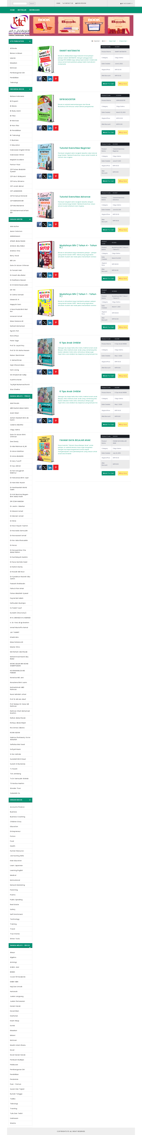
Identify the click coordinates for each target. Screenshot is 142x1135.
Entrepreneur (15, 831)
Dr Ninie (13, 521)
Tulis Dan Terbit (16, 1113)
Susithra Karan (16, 380)
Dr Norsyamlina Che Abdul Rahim (18, 551)
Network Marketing (17, 885)
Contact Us (68, 3)
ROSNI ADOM (15, 733)
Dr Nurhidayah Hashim (19, 557)
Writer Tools (15, 939)
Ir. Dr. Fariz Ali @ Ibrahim (19, 623)
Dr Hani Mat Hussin (17, 483)
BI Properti (14, 101)
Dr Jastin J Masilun (17, 506)
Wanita (13, 1123)
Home (58, 3)
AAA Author (14, 226)
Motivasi (13, 68)
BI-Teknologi (15, 135)
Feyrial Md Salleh (16, 598)
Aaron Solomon (16, 231)
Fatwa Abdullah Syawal (19, 593)
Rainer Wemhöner (17, 355)
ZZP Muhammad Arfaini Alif (19, 212)
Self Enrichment (16, 914)
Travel (12, 929)
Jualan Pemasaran (17, 1001)
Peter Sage (14, 341)
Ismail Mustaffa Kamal (19, 627)
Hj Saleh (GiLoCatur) (18, 613)
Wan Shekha (15, 389)
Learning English (16, 870)
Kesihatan (14, 1016)
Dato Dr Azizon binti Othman (18, 436)
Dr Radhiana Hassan (18, 280)
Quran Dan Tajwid (17, 1089)
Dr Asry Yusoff (15, 461)
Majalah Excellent (17, 160)
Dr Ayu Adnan (15, 466)
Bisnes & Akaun (16, 53)
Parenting (14, 890)
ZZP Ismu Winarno (17, 181)
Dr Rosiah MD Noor (17, 572)
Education (14, 826)
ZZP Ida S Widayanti (18, 176)
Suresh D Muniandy (17, 764)
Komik (12, 1026)
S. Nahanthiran (16, 360)
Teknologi (14, 82)
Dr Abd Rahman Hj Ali (18, 446)
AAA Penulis (14, 403)
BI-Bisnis (13, 106)
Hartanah (13, 991)
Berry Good (14, 256)
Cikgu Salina (15, 430)
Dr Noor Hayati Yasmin (19, 526)
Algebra (13, 957)
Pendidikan (14, 78)
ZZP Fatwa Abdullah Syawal (17, 170)
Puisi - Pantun (15, 1084)
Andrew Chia (15, 251)
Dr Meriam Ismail (16, 516)
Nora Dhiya (14, 336)
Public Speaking (16, 900)
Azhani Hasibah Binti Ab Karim (19, 419)
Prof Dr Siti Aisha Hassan (19, 350)
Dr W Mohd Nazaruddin (19, 285)
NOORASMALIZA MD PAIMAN (17, 672)
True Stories (15, 934)
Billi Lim (13, 261)
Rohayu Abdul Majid (18, 723)
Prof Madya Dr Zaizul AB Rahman (19, 705)
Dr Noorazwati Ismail (18, 536)
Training (13, 924)
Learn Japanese (16, 865)
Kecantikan (14, 1011)
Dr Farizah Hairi (16, 270)
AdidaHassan (15, 236)
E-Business (14, 140)
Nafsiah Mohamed (17, 326)
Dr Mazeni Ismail (16, 511)
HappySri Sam (15, 304)
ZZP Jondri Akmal (17, 186)
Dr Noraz (13, 545)
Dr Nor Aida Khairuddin (19, 540)
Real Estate (14, 904)
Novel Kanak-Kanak (17, 1055)
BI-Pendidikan (15, 130)
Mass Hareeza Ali (16, 321)
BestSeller (22, 10)
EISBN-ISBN (14, 982)
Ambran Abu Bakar (17, 246)
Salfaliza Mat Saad (17, 744)
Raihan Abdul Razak (17, 718)
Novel (12, 1050)
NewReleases (34, 10)
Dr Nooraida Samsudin (19, 531)
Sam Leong (14, 370)
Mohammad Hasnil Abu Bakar (19, 658)
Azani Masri (14, 413)
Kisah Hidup (14, 1021)
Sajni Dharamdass (17, 365)
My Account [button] (126, 3)
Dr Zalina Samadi (17, 295)
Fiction (12, 836)
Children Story (15, 822)
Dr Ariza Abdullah (17, 456)
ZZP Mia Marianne (17, 206)
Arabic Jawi (14, 967)
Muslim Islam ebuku (18, 1045)
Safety (12, 909)
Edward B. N (14, 300)
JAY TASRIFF (14, 632)
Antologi (13, 962)
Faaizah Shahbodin (17, 584)
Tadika (12, 1099)
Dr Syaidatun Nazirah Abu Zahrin (20, 578)
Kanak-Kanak (15, 1006)
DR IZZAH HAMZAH (17, 501)
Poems (12, 895)
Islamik (13, 58)
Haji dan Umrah (16, 987)
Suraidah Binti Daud (18, 759)
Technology (15, 919)
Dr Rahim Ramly (16, 567)
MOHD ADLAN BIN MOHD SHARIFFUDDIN (19, 665)
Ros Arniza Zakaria (17, 728)
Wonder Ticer (15, 788)
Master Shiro (15, 647)
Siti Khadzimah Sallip (18, 375)
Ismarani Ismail (16, 316)
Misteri (12, 1035)
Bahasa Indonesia (17, 96)
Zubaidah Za (15, 793)
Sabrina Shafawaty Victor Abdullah (20, 738)
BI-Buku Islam (15, 111)
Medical (13, 875)
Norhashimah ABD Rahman (17, 688)
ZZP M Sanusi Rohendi (18, 196)
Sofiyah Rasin (15, 749)
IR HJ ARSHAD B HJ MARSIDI (20, 618)
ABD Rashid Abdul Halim (19, 408)
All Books (13, 48)
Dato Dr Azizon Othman (19, 265)
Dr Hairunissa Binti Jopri (19, 478)
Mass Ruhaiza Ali (16, 642)
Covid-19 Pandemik (17, 977)
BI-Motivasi (14, 121)
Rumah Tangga (16, 1094)
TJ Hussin (13, 769)
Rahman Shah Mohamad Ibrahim (20, 712)
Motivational (15, 880)
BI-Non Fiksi (14, 126)
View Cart (112, 41)
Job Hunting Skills (17, 856)
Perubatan (14, 1079)
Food (12, 841)
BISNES (12, 972)
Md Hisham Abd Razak (18, 652)
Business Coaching (17, 817)
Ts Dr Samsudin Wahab (19, 779)
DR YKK (12, 290)
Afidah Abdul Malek (17, 241)
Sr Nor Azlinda (15, 754)
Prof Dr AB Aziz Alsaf (18, 699)
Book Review (81, 3)
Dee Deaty (14, 441)
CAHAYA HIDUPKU (16, 425)
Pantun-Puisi (15, 165)
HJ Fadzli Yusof (16, 608)
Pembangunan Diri (17, 73)
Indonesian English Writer (20, 150)
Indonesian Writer (17, 155)
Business (13, 812)
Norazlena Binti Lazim (18, 682)
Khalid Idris (14, 637)
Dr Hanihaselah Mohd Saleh (18, 488)
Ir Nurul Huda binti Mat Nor (19, 310)
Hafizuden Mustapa (18, 603)
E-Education (15, 145)
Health (12, 846)
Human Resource (17, 851)
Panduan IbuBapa (17, 1060)
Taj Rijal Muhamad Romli (20, 385)
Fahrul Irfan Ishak (17, 588)
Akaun (12, 952)
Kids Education (16, 861)
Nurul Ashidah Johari (18, 694)
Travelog (13, 1109)
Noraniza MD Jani (17, 678)
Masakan (13, 63)
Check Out (123, 41)
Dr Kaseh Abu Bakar (17, 275)
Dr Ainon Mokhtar (17, 451)
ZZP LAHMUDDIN (16, 191)
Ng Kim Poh (14, 331)
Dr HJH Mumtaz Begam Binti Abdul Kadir (19, 495)
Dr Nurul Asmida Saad (18, 562)
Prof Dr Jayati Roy (17, 346)
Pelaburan (14, 1065)
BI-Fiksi (12, 116)
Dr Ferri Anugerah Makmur (17, 472)
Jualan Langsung (16, 996)
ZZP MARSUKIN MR (17, 201)
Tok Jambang (15, 774)
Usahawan (14, 1118)
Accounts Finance (17, 807)
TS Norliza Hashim (17, 783)
